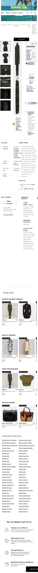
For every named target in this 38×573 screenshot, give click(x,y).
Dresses (23, 25)
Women (10, 25)
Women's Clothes (16, 25)
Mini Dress (29, 25)
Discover (3, 25)
